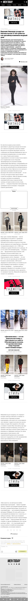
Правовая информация (17, 584)
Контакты (25, 584)
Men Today (8, 2)
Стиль (2, 28)
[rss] (9, 564)
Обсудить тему (24, 61)
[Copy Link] (24, 599)
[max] (19, 564)
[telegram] (14, 564)
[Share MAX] (10, 599)
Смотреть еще (14, 208)
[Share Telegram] (17, 599)
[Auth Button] (26, 2)
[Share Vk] (3, 599)
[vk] (11, 564)
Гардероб (6, 28)
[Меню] (1, 2)
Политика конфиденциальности (5, 584)
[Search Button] (24, 2)
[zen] (16, 564)
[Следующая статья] (14, 555)
